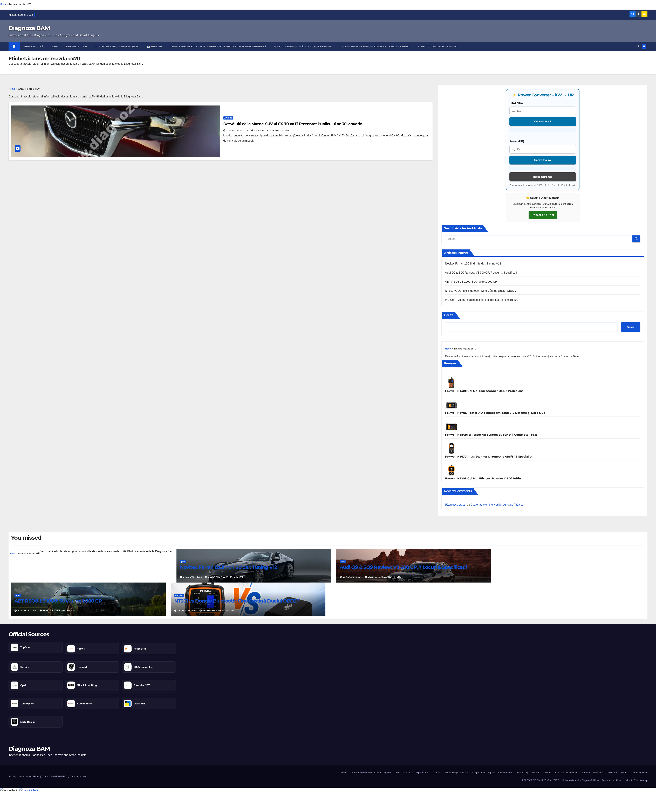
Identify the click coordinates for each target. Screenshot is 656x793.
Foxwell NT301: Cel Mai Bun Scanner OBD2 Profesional (484, 391)
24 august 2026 (193, 577)
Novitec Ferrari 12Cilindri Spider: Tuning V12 (473, 263)
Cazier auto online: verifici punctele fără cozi (497, 504)
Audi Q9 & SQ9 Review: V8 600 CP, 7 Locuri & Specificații (481, 272)
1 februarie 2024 (238, 130)
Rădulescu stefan (455, 504)
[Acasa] (14, 46)
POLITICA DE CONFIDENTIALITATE (540, 780)
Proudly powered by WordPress (24, 776)
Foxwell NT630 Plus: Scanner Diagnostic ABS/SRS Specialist (488, 456)
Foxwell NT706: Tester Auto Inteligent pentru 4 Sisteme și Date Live (495, 412)
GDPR (55, 46)
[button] (638, 46)
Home (3, 4)
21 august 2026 (27, 610)
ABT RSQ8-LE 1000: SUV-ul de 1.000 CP (471, 281)
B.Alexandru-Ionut (79, 776)
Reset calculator (542, 176)
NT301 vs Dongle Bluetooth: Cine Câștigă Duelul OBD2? (480, 290)
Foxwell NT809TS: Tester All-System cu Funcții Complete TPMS (491, 434)
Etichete (586, 772)
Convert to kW (542, 159)
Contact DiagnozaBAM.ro (437, 46)
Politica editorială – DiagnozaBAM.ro (303, 46)
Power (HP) (516, 141)
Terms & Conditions (611, 780)
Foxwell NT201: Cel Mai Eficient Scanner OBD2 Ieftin (483, 478)
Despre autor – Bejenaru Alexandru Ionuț (492, 772)
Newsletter (598, 772)
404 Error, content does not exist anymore (370, 772)
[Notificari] (644, 46)
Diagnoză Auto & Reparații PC (117, 46)
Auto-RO (228, 118)
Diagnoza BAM (29, 28)
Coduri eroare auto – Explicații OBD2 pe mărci (375, 46)
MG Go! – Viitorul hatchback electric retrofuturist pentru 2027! (483, 299)
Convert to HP (542, 121)
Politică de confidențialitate (634, 772)
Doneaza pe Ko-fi (543, 215)
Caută (449, 315)
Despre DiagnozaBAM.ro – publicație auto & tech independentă (217, 46)
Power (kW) (516, 102)
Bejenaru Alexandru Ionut (271, 130)
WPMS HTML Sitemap (636, 780)
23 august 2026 (353, 577)
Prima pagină (33, 46)
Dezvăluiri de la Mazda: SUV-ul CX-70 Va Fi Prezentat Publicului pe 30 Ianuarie (292, 124)
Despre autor (76, 46)
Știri (183, 562)
